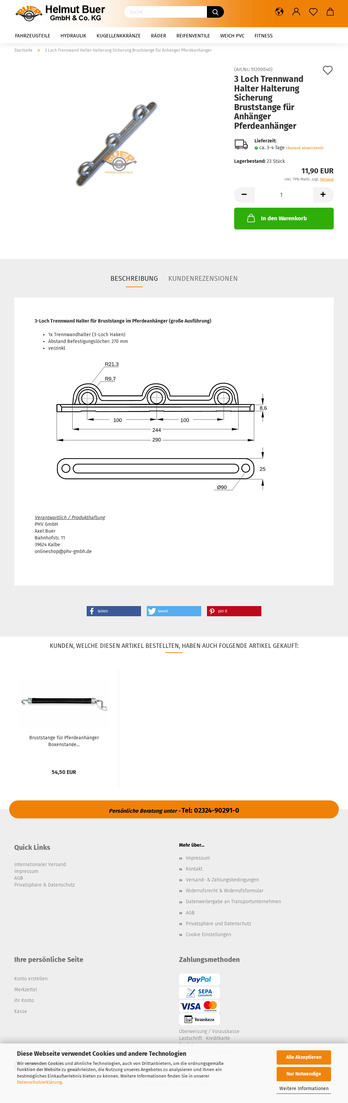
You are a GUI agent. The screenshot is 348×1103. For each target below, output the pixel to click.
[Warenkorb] (330, 12)
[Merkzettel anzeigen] (313, 12)
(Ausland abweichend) (305, 148)
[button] (114, 611)
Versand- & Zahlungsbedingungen (222, 880)
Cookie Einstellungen (208, 934)
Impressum (198, 858)
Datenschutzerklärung (39, 1082)
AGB (190, 913)
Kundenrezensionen (203, 278)
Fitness (264, 36)
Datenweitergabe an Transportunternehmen (233, 901)
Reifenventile (193, 36)
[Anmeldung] (296, 12)
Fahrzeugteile (32, 36)
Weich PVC (232, 36)
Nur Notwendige (303, 1074)
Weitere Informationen (304, 1088)
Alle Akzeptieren (303, 1057)
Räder (158, 36)
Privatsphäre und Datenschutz (218, 924)
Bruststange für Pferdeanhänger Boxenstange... (64, 740)
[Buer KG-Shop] (62, 13)
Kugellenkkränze (119, 36)
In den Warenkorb (284, 218)
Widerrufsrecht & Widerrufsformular (224, 891)
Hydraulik (73, 36)
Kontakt (194, 869)
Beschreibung (134, 278)
